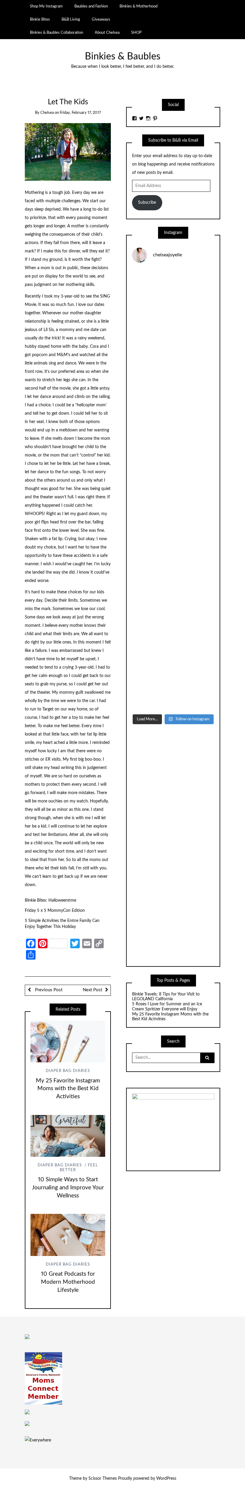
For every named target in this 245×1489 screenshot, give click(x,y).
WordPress (166, 1478)
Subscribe (147, 202)
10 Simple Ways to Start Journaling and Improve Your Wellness (68, 1188)
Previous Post (48, 990)
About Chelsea (107, 32)
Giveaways (101, 19)
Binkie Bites (40, 19)
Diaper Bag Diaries (68, 1071)
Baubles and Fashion (91, 6)
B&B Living (71, 19)
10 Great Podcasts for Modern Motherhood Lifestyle (68, 1282)
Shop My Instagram (46, 6)
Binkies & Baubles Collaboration (56, 32)
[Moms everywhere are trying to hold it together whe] (173, 538)
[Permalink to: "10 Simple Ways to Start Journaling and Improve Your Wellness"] (67, 1136)
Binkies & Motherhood (138, 6)
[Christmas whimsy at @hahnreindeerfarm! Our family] (173, 391)
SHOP (136, 32)
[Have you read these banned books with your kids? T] (173, 686)
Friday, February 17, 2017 (80, 113)
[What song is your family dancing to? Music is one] (173, 588)
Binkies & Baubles (122, 56)
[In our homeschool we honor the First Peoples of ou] (173, 637)
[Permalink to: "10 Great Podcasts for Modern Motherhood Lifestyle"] (67, 1235)
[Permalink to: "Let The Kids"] (68, 152)
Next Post (92, 990)
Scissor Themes (102, 1478)
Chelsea (47, 113)
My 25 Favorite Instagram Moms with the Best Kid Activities (68, 1089)
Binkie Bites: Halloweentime (51, 900)
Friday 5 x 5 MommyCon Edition (55, 911)
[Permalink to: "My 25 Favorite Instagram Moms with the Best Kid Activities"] (67, 1041)
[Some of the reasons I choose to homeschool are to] (173, 489)
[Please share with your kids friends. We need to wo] (173, 293)
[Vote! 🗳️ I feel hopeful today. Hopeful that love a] (173, 440)
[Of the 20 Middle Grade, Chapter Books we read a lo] (173, 342)
